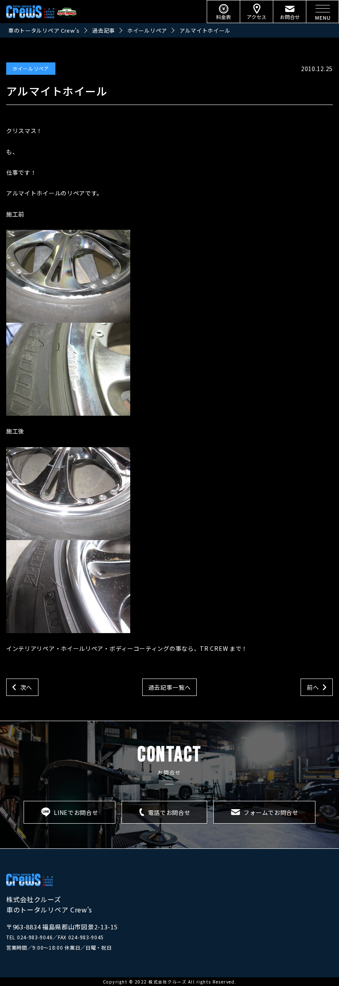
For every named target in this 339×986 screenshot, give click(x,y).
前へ (313, 687)
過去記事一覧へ (169, 687)
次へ (26, 687)
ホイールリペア (30, 68)
